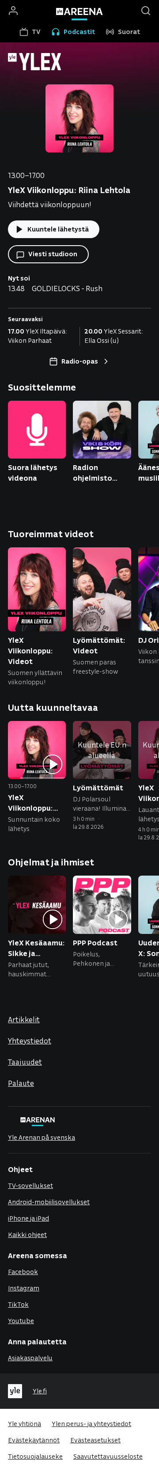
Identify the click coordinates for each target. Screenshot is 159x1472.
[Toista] (52, 765)
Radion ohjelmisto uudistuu (92, 473)
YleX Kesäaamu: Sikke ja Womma (36, 948)
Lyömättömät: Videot (99, 645)
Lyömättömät (98, 787)
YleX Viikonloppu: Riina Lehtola (31, 803)
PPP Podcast (95, 942)
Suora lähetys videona (32, 472)
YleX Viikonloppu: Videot (30, 650)
